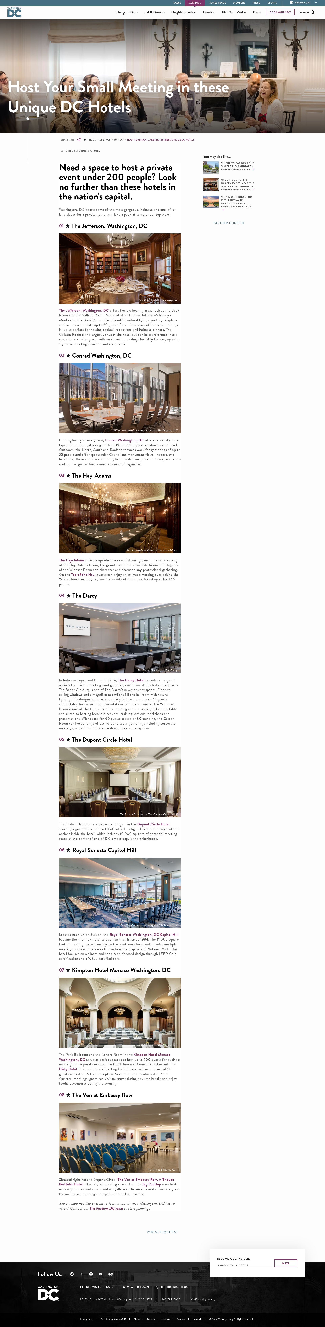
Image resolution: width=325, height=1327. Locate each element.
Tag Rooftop (151, 1184)
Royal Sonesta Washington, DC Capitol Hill (144, 934)
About (137, 1319)
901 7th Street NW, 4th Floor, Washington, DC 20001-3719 (116, 1299)
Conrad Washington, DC (125, 440)
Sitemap (166, 1319)
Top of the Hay (82, 574)
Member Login (138, 1287)
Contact (181, 1319)
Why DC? (119, 139)
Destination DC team (106, 1208)
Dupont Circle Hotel (153, 824)
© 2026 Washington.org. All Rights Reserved (231, 1319)
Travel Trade (217, 2)
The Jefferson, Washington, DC (84, 310)
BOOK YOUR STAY (280, 12)
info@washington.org (202, 1299)
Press (256, 2)
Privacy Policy (87, 1319)
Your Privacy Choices (111, 1319)
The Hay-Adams (71, 560)
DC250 (177, 2)
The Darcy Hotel (131, 680)
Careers (151, 1319)
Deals (257, 12)
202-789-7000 (171, 1299)
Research (197, 1319)
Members (239, 2)
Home (92, 139)
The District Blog (174, 1287)
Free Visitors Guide (99, 1287)
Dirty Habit (68, 1069)
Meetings (195, 2)
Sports (272, 2)
